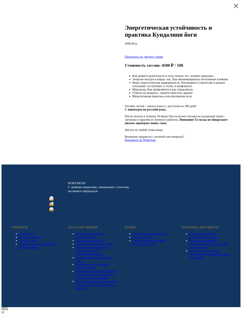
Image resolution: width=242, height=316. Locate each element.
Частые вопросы (143, 237)
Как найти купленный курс (150, 233)
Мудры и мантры (30, 237)
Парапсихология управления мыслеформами (37, 245)
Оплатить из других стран (144, 57)
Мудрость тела (28, 240)
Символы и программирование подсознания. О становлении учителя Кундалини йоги (96, 275)
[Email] (51, 209)
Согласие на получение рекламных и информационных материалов (209, 254)
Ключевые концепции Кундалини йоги (90, 235)
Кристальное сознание (90, 240)
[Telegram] (51, 204)
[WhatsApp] (51, 199)
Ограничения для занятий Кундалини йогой (149, 242)
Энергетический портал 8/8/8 (94, 244)
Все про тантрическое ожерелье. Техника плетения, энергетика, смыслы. (96, 285)
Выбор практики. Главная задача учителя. (92, 266)
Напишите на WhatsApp (140, 140)
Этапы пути (26, 233)
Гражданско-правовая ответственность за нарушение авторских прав (209, 244)
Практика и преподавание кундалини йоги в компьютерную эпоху (92, 251)
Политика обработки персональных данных (203, 235)
